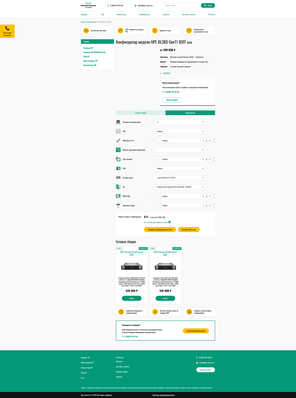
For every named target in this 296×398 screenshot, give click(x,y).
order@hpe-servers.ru (206, 362)
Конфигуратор (190, 112)
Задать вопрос (172, 99)
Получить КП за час (189, 229)
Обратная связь (205, 369)
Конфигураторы (144, 14)
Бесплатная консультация (196, 330)
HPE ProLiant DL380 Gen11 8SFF (131, 253)
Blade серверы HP (90, 60)
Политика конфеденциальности (164, 395)
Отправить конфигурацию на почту (160, 229)
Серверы (84, 14)
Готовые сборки (140, 112)
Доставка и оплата (188, 14)
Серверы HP (88, 48)
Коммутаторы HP (89, 65)
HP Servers (119, 357)
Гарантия (166, 14)
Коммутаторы (121, 14)
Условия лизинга (122, 371)
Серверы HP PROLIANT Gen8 (94, 52)
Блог (82, 377)
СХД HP (86, 56)
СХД (102, 14)
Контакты (211, 14)
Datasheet (166, 73)
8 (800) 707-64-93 (172, 91)
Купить (131, 298)
